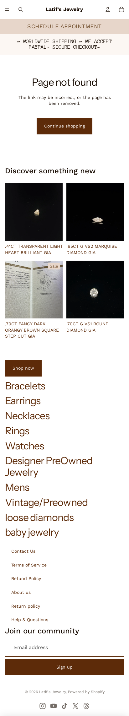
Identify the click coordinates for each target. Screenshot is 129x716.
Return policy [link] (25, 606)
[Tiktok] (64, 706)
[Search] (21, 9)
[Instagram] (42, 706)
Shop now (23, 368)
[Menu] (7, 9)
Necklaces (27, 416)
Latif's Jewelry (52, 692)
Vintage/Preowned (46, 502)
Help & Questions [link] (29, 619)
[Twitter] (75, 706)
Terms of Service (29, 564)
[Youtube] (53, 706)
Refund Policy (26, 578)
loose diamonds (39, 517)
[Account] (108, 9)
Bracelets (25, 386)
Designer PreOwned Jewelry (48, 466)
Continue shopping (64, 125)
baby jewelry (32, 532)
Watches (24, 446)
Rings (17, 431)
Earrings (22, 400)
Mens (17, 487)
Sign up (64, 667)
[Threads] (86, 706)
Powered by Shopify (86, 692)
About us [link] (21, 592)
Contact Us (23, 551)
